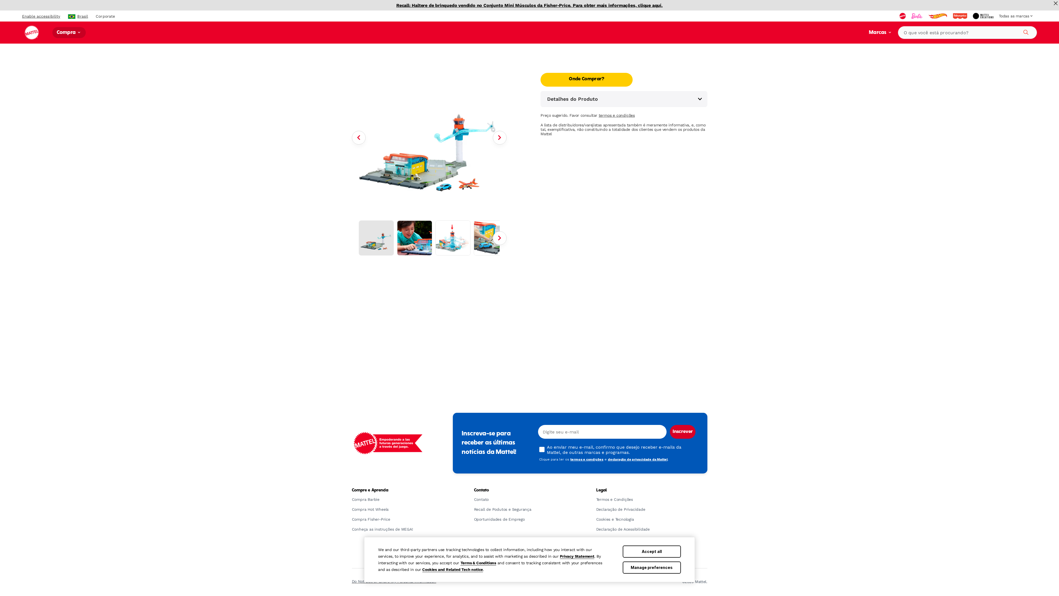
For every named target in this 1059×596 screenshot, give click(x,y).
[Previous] (359, 138)
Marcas (878, 32)
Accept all (652, 551)
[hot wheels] (938, 16)
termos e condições (617, 115)
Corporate (105, 16)
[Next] (500, 138)
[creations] (983, 16)
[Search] (1025, 31)
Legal (601, 490)
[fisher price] (960, 16)
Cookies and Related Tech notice (452, 569)
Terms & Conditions (478, 563)
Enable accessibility (41, 16)
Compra (67, 32)
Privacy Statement (577, 556)
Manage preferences (652, 567)
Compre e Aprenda (370, 490)
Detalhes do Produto (572, 99)
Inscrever (683, 432)
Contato (481, 490)
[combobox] (967, 32)
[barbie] (917, 16)
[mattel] (903, 16)
